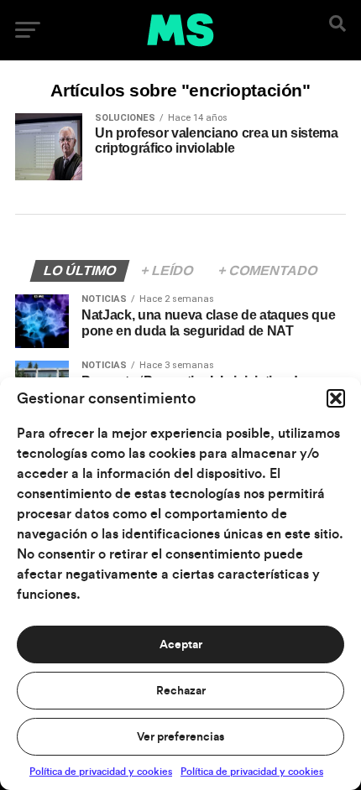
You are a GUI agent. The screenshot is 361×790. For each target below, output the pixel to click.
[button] (335, 398)
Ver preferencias (180, 737)
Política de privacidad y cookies (100, 772)
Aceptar (181, 645)
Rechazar (181, 691)
